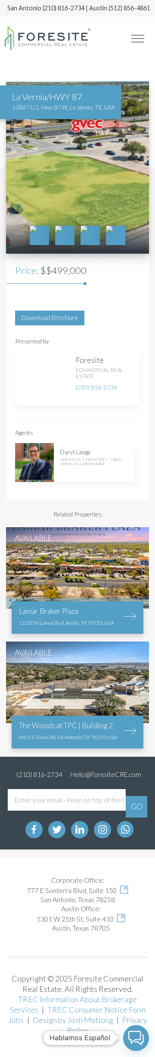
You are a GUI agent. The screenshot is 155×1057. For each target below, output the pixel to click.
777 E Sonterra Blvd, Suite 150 (72, 890)
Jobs (16, 1020)
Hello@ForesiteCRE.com (105, 774)
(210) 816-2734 (63, 8)
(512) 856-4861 (129, 8)
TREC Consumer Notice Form (96, 1009)
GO (137, 806)
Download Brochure (50, 317)
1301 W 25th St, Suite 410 (75, 919)
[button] (136, 1038)
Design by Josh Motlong (73, 1020)
